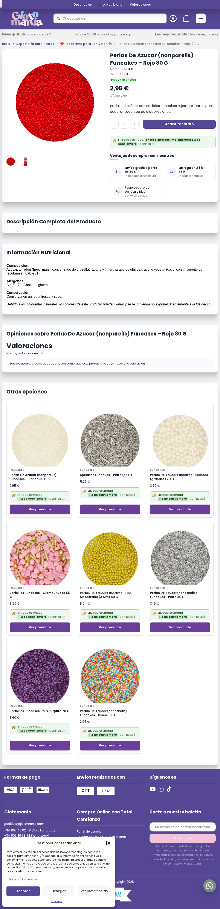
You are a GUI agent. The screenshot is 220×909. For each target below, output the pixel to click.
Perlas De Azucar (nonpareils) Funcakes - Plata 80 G (173, 595)
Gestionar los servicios (23, 879)
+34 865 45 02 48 (17, 830)
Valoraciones (140, 4)
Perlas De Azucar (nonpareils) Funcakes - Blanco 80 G (33, 477)
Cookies (56, 901)
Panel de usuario (89, 831)
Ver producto (40, 509)
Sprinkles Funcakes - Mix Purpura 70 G (39, 711)
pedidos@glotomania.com (24, 824)
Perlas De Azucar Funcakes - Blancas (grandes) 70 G (179, 477)
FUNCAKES (128, 69)
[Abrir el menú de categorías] (201, 18)
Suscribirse (182, 838)
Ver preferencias (94, 891)
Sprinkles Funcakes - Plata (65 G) (106, 475)
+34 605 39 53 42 (17, 835)
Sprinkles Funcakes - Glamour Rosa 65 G (40, 595)
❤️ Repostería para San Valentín (86, 44)
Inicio (6, 44)
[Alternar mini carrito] (186, 18)
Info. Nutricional (111, 4)
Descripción (83, 4)
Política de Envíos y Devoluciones (102, 837)
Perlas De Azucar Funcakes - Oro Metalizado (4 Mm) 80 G (105, 595)
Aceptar (23, 891)
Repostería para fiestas (35, 44)
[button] (109, 843)
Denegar (59, 891)
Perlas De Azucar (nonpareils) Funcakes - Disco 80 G (103, 713)
